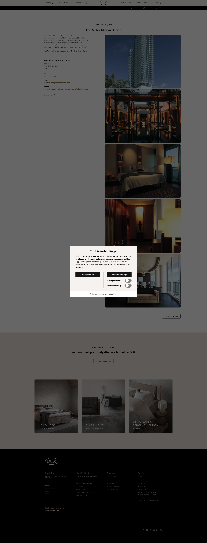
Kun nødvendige (119, 274)
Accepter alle (88, 274)
